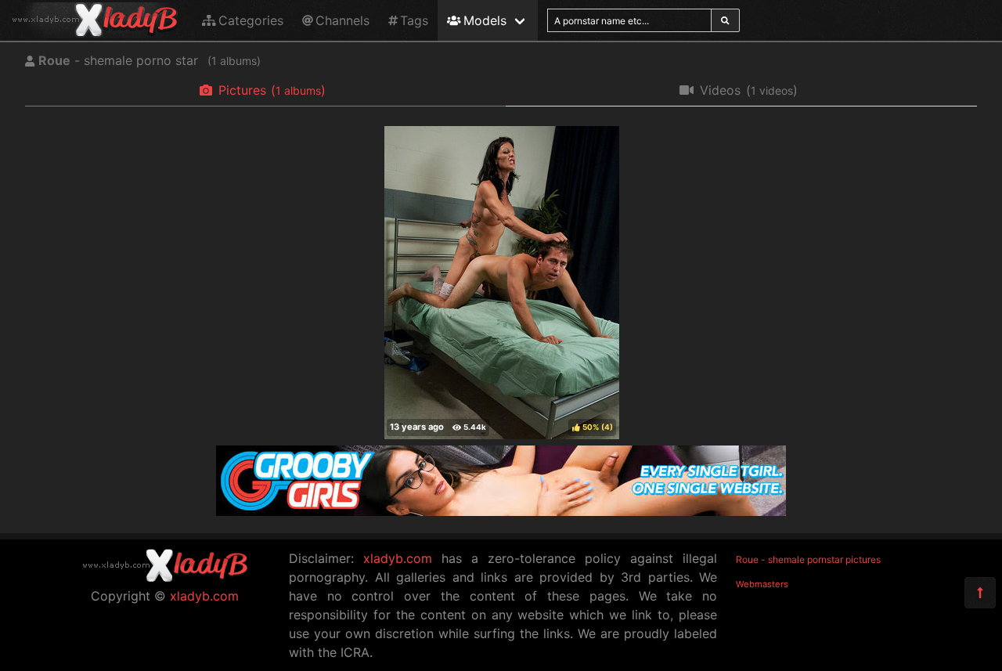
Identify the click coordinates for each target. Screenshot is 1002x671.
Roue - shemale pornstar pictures (808, 559)
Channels (342, 20)
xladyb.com (204, 596)
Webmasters (762, 584)
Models (484, 20)
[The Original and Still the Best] (501, 511)
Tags (414, 20)
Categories (250, 20)
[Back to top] (980, 592)
